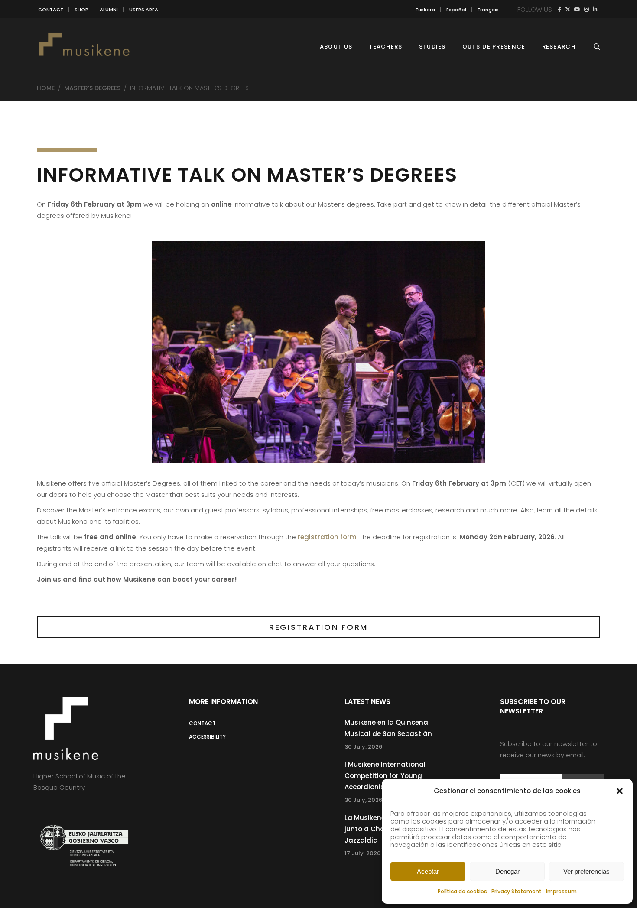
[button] (619, 791)
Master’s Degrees (92, 88)
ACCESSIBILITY (207, 736)
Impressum (561, 891)
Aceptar (428, 871)
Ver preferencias (586, 871)
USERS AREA (143, 9)
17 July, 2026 (362, 853)
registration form (327, 537)
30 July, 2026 (363, 747)
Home (46, 88)
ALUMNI (109, 9)
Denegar (507, 871)
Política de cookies (462, 891)
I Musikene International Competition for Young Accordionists (385, 775)
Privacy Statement (516, 891)
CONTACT (50, 9)
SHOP (81, 9)
